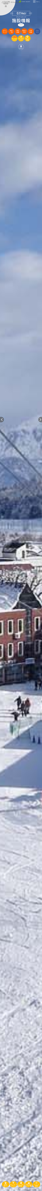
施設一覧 (11, 31)
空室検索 (30, 31)
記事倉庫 (33, 1189)
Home (21, 25)
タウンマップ (5, 31)
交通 (7, 1189)
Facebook (37, 31)
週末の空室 (24, 31)
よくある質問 (14, 1189)
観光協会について (24, 1189)
